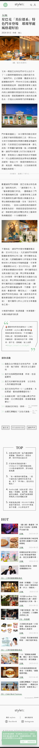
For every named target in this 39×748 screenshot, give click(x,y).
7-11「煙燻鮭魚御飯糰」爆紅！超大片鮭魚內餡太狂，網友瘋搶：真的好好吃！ (29, 657)
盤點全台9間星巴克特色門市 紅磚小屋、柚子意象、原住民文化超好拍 (21, 366)
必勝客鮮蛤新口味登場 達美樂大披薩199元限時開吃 (29, 541)
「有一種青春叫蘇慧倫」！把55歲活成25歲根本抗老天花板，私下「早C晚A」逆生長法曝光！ (21, 480)
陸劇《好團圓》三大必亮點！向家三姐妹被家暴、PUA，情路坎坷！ (29, 585)
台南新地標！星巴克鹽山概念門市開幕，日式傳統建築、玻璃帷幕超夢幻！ (20, 399)
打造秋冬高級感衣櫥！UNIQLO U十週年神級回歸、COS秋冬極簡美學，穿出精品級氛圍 (21, 467)
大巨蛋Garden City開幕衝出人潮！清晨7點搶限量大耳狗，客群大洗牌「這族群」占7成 (29, 599)
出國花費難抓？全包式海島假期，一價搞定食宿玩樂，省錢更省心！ (29, 684)
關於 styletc (11, 717)
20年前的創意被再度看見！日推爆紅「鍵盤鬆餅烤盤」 (29, 670)
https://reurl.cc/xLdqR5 (18, 345)
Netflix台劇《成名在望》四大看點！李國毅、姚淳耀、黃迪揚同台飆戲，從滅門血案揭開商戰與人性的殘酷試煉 (21, 493)
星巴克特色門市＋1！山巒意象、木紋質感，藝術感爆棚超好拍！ (21, 390)
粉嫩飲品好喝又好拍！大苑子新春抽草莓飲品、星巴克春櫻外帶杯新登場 (29, 554)
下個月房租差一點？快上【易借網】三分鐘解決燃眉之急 (29, 612)
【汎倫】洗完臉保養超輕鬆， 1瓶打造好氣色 (29, 638)
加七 (20, 32)
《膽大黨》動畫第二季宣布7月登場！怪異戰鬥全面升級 (29, 527)
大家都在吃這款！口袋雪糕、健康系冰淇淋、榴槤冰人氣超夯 (29, 626)
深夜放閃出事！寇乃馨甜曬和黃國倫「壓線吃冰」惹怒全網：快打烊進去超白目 (21, 455)
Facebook (13, 721)
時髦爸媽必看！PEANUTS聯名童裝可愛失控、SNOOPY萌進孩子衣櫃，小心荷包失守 (21, 504)
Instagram (29, 721)
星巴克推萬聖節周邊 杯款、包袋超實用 (20, 375)
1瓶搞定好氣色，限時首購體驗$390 (28, 567)
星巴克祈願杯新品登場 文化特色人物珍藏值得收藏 (20, 383)
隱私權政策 (10, 736)
